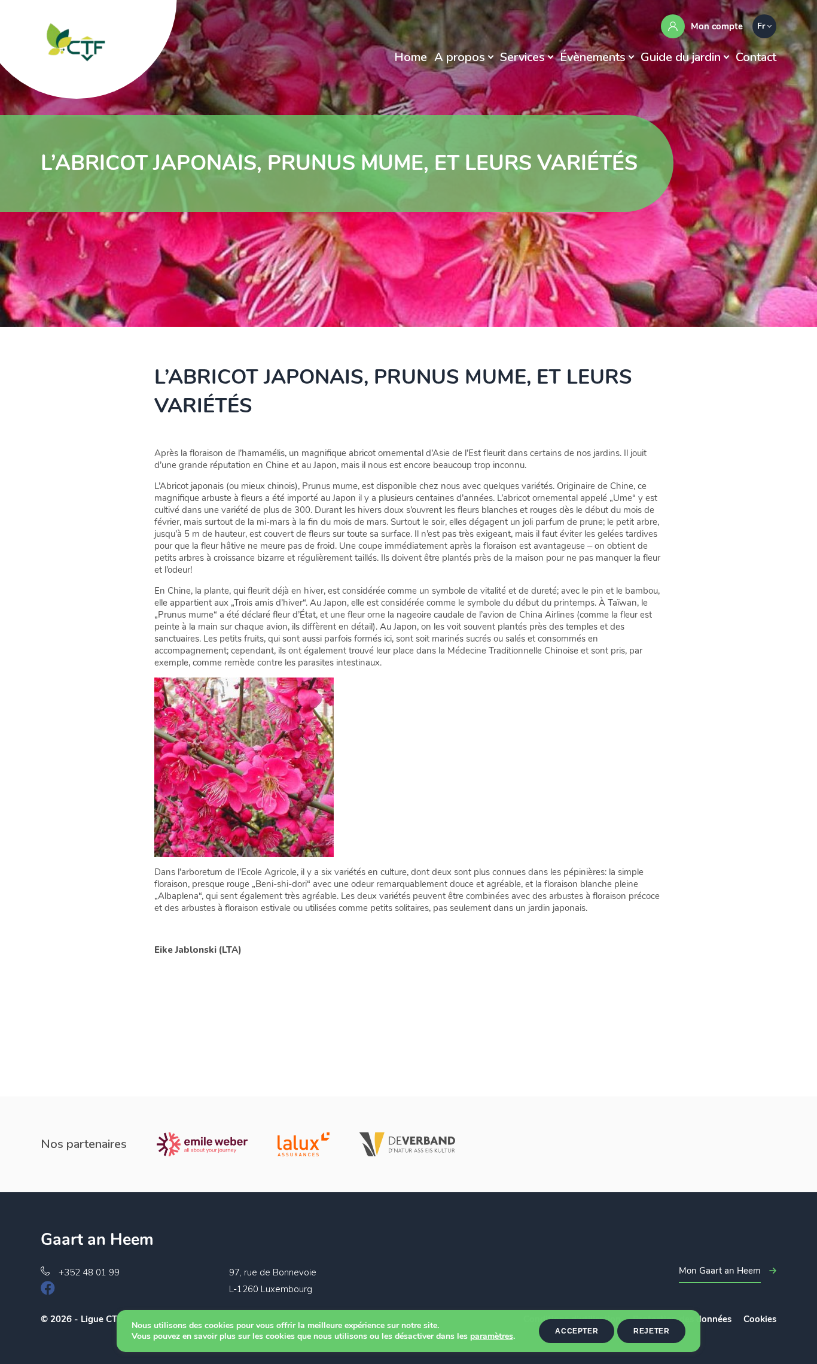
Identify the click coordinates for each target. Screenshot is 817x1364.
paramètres (491, 1336)
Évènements (593, 57)
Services (522, 57)
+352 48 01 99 (89, 1272)
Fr (761, 26)
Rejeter (651, 1331)
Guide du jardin (681, 57)
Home (410, 57)
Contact (756, 57)
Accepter (576, 1331)
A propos (459, 57)
